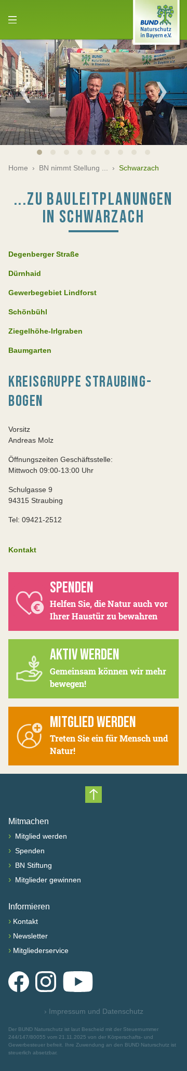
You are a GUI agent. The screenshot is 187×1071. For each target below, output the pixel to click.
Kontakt (22, 550)
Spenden (29, 851)
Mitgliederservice (41, 950)
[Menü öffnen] (12, 19)
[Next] (161, 92)
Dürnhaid (24, 273)
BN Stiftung (32, 865)
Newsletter (30, 936)
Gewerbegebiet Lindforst (52, 292)
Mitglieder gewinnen (47, 880)
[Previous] (25, 92)
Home (18, 168)
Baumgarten (29, 350)
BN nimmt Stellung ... (73, 168)
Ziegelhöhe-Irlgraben (45, 331)
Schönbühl (27, 312)
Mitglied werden (40, 836)
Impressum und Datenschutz (93, 1011)
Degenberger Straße (43, 254)
